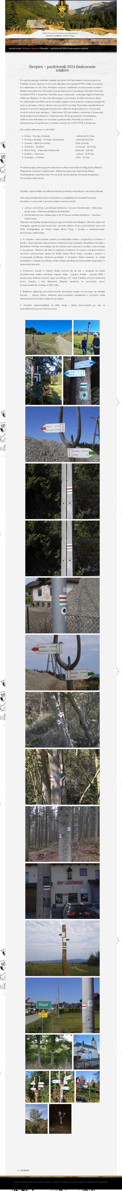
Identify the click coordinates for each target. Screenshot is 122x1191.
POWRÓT (25, 1170)
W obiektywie (90, 42)
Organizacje (40, 42)
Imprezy (75, 42)
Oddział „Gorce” (20, 42)
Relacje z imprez (59, 42)
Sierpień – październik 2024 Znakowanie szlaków (62, 68)
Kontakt (105, 42)
